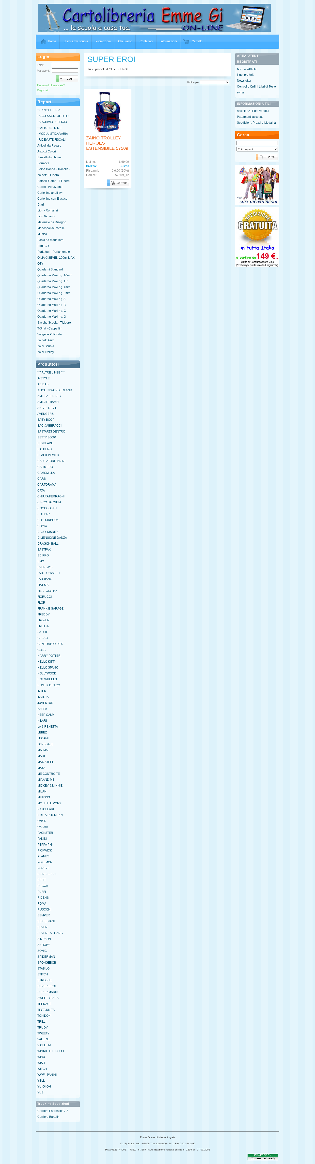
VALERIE (43, 1039)
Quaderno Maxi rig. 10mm (54, 275)
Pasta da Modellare (50, 240)
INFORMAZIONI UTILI (254, 103)
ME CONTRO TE (48, 774)
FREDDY (43, 614)
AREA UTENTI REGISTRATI (248, 58)
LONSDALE (45, 744)
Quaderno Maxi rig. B (51, 305)
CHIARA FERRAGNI (50, 496)
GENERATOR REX (50, 644)
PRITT (41, 880)
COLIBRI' (43, 514)
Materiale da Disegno (51, 222)
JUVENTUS (45, 703)
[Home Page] (154, 30)
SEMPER (43, 915)
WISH (41, 1063)
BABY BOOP (45, 419)
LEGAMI (42, 738)
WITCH (42, 1069)
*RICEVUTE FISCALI (51, 139)
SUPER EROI (46, 986)
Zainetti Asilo (45, 340)
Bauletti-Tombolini (49, 157)
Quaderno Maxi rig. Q (51, 316)
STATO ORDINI (247, 69)
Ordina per (193, 82)
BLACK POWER (48, 455)
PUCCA (42, 886)
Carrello (197, 41)
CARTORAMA (46, 484)
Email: (40, 64)
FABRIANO (44, 579)
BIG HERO (44, 449)
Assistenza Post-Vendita (253, 111)
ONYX (41, 821)
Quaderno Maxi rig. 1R (52, 281)
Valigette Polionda (49, 334)
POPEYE (43, 868)
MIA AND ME (45, 779)
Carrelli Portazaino (50, 187)
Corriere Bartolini (48, 1117)
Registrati (42, 90)
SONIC (42, 951)
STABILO (43, 968)
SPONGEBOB (46, 962)
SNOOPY (43, 945)
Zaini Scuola (45, 346)
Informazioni (168, 41)
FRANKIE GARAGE (50, 608)
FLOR (41, 602)
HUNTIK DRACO (48, 685)
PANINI (42, 838)
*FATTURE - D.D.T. (49, 128)
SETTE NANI (46, 921)
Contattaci (146, 41)
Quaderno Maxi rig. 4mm (53, 287)
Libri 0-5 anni (46, 216)
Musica (42, 234)
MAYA (41, 768)
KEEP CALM (45, 714)
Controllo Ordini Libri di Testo (256, 86)
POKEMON (44, 862)
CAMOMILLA (46, 473)
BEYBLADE (45, 443)
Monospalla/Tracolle (51, 228)
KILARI (42, 720)
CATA (41, 490)
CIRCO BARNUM (49, 502)
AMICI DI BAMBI (48, 402)
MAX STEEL (45, 762)
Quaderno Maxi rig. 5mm (53, 293)
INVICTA (43, 697)
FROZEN (43, 620)
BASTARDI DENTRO (51, 431)
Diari (40, 204)
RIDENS (43, 897)
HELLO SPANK (47, 667)
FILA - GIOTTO (47, 591)
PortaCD (43, 246)
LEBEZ (42, 732)
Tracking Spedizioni (53, 1103)
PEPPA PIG (44, 844)
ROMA (41, 903)
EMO (40, 561)
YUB (40, 1092)
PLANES (43, 856)
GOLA (41, 650)
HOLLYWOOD (46, 673)
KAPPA (42, 709)
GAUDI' (42, 632)
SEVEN (42, 927)
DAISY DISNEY (47, 532)
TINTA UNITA (46, 1010)
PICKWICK (44, 850)
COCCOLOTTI (47, 508)
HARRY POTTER (49, 655)
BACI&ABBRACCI (49, 425)
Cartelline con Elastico (52, 198)
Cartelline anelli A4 (50, 192)
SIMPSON (44, 939)
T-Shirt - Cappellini (49, 328)
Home (52, 41)
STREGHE (44, 980)
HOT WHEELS (47, 679)
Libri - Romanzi (47, 210)
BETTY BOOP (46, 437)
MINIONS (43, 797)
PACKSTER (45, 833)
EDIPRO (43, 555)
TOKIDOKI (44, 1015)
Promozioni (103, 41)
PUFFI (41, 892)
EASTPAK (44, 549)
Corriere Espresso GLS (52, 1111)
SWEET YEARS (48, 998)
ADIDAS (42, 384)
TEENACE (44, 1004)
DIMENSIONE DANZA (52, 537)
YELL (41, 1080)
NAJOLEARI (45, 809)
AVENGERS (45, 414)
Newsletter (244, 80)
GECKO (42, 638)
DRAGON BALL (48, 543)
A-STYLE (43, 378)
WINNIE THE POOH (50, 1051)
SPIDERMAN (46, 956)
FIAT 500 (43, 585)
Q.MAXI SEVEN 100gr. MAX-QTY (56, 260)
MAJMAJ (43, 750)
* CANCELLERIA (48, 110)
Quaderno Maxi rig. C (51, 311)
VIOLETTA (44, 1045)
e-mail (241, 92)
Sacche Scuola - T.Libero (54, 322)
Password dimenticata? (51, 85)
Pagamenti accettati (250, 117)
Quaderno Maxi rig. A (51, 299)
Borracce (43, 163)
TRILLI (41, 1021)
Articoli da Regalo (49, 145)
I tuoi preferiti (245, 74)
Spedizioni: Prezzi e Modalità (256, 122)
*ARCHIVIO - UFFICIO (52, 122)
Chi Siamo (125, 41)
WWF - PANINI (47, 1074)
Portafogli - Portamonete (53, 252)
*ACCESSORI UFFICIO (52, 116)
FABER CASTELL (49, 573)
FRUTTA (43, 626)
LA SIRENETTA (47, 726)
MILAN (42, 791)
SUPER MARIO (47, 992)
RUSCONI (44, 909)
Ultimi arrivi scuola (75, 41)
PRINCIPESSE (47, 874)
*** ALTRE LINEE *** (51, 372)
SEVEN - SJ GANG (50, 933)
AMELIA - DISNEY (49, 396)
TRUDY (42, 1027)
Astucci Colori (46, 151)
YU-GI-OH (44, 1086)
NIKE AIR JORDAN (50, 815)
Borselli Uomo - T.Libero (53, 181)
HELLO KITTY (46, 661)
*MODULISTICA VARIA (52, 133)
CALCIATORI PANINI (51, 461)
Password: (43, 70)
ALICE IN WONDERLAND (54, 390)
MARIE (42, 756)
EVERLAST (45, 567)
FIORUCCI (44, 596)
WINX (41, 1057)
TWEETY (43, 1033)
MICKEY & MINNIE (50, 785)
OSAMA (42, 827)
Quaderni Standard (50, 269)
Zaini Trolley (45, 352)
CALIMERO (45, 467)
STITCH (42, 974)
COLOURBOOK (48, 520)
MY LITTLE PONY (49, 803)
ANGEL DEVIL (47, 408)
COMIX (42, 526)
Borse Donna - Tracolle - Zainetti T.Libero (53, 172)
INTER (41, 691)
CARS (41, 478)
